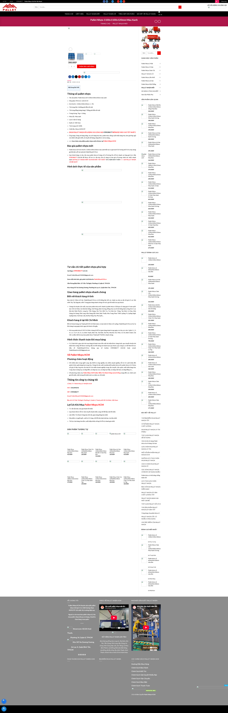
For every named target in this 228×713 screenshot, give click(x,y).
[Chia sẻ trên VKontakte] (82, 76)
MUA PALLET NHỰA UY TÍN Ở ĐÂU (150, 431)
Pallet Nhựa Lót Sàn (147, 81)
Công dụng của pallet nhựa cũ (150, 513)
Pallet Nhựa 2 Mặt (147, 63)
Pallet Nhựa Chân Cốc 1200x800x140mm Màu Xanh (87, 451)
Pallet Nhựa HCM (109, 141)
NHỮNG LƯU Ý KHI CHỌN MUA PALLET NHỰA (150, 459)
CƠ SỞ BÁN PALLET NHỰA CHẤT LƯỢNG (150, 425)
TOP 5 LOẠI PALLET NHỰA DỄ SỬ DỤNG (150, 436)
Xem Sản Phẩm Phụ (147, 94)
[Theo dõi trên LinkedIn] (121, 1)
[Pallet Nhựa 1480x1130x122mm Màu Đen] (73, 467)
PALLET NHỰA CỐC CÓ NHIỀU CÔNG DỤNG (149, 518)
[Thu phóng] (70, 49)
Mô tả (69, 82)
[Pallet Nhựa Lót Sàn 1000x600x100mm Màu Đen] (116, 440)
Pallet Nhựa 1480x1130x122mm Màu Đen (72, 478)
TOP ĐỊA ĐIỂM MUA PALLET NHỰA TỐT (150, 419)
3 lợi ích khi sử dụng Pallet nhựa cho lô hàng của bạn (149, 442)
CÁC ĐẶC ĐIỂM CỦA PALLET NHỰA (150, 523)
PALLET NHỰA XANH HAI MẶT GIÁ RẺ (150, 499)
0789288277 (107, 132)
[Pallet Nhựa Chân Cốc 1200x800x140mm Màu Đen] (116, 467)
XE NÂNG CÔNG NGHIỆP (149, 91)
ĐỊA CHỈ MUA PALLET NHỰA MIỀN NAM (150, 488)
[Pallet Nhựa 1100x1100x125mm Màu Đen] (101, 467)
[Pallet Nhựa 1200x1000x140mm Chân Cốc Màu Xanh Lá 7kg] (130, 467)
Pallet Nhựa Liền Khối (148, 77)
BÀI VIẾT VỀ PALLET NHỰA (146, 14)
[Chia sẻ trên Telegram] (89, 76)
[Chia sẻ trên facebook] (69, 76)
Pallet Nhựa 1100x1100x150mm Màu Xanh (129, 451)
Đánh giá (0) (76, 82)
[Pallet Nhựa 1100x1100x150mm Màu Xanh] (130, 440)
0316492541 (75, 387)
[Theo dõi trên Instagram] (107, 1)
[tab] (69, 82)
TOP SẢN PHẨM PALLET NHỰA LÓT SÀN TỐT (149, 508)
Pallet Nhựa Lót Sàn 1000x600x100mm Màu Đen (115, 451)
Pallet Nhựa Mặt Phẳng (148, 84)
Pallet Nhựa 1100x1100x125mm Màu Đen (100, 478)
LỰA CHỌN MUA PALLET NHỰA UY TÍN (149, 448)
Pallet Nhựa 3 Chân (147, 67)
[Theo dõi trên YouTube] (124, 1)
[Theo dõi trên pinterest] (118, 1)
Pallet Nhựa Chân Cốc (148, 70)
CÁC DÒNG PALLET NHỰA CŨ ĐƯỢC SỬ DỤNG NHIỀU (150, 471)
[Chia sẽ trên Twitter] (73, 76)
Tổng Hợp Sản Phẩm (126, 14)
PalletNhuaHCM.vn (100, 279)
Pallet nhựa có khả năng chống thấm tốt (150, 476)
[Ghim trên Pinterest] (79, 76)
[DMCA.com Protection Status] (151, 690)
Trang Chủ (69, 14)
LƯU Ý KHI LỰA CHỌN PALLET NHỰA (148, 482)
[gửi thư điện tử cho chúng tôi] (115, 1)
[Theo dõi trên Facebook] (104, 1)
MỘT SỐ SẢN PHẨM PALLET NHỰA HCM (150, 454)
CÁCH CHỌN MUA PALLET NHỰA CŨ (150, 465)
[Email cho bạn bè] (76, 76)
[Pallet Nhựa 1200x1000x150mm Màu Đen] (73, 440)
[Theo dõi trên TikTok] (109, 1)
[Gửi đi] (179, 7)
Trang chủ (105, 24)
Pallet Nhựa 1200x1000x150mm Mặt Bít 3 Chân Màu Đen (100, 452)
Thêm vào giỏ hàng (86, 66)
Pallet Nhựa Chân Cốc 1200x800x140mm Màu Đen (116, 478)
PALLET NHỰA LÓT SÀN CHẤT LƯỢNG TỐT (149, 494)
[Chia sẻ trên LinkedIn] (85, 76)
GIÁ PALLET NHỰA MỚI (80, 159)
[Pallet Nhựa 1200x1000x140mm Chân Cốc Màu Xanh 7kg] (87, 467)
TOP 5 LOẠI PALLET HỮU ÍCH (151, 504)
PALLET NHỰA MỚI (93, 14)
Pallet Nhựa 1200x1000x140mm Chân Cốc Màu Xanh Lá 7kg (129, 479)
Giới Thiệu (80, 14)
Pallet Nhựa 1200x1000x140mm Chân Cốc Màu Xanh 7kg (87, 479)
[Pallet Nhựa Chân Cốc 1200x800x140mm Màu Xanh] (87, 440)
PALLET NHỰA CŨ (109, 14)
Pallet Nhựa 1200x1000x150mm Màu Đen (72, 451)
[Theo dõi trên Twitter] (112, 1)
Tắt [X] (226, 685)
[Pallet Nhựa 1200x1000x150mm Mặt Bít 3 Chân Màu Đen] (101, 440)
